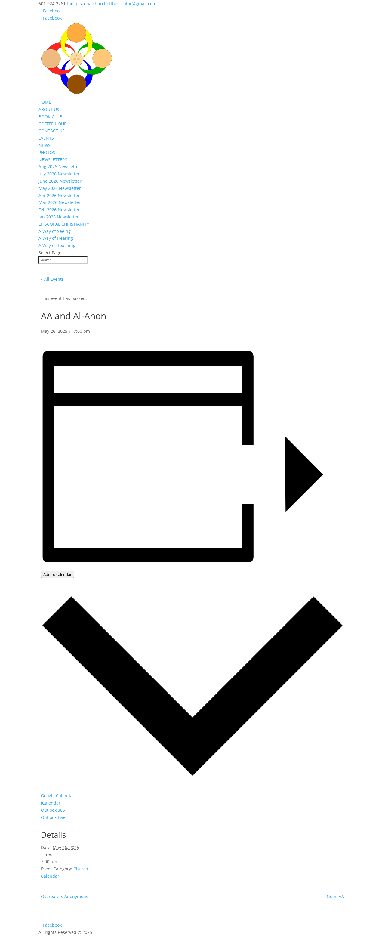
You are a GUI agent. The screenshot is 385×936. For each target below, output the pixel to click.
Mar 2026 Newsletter (59, 202)
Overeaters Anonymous (64, 896)
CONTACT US (51, 131)
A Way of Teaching (56, 245)
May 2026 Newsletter (59, 188)
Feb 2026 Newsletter (59, 209)
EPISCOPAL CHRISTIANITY (63, 224)
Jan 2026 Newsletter (58, 217)
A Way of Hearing (55, 238)
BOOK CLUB (50, 116)
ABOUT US (48, 109)
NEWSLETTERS (52, 159)
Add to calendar (57, 574)
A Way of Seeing (54, 231)
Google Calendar (57, 796)
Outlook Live (53, 817)
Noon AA (335, 896)
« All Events (52, 279)
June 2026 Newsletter (60, 181)
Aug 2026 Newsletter (59, 166)
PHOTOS (46, 152)
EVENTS (46, 138)
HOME (44, 102)
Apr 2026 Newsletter (59, 195)
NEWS (44, 145)
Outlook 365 (53, 810)
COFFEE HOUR (52, 124)
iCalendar (50, 803)
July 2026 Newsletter (59, 174)
